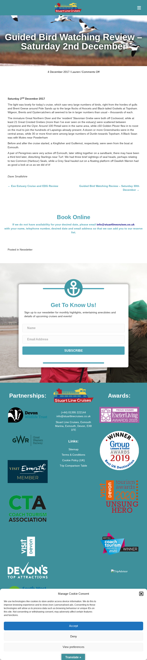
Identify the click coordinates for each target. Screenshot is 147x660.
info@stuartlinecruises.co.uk (116, 224)
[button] (141, 594)
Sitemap (73, 449)
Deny (73, 636)
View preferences (73, 647)
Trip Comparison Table (73, 465)
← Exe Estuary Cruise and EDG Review (33, 186)
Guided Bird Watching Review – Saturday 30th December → (109, 187)
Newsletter (26, 249)
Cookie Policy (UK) (73, 460)
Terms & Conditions (73, 454)
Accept (73, 625)
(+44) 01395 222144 (73, 412)
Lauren (75, 71)
